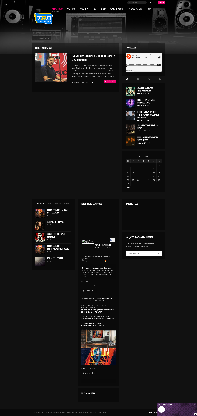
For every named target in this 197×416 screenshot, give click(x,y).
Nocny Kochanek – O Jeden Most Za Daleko (57, 211)
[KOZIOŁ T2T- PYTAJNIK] (40, 261)
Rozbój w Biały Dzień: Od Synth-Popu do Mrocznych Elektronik (148, 115)
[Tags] (159, 79)
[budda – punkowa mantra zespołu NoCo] (130, 141)
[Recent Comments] (149, 79)
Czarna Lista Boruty (117, 9)
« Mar (128, 187)
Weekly (58, 203)
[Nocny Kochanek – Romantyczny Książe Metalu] (40, 249)
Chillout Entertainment (104, 298)
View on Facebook (86, 285)
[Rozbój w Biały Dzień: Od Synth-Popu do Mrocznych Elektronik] (130, 115)
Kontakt (150, 9)
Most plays (40, 203)
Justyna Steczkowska (55, 222)
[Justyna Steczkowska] (40, 225)
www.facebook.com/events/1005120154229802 (98, 318)
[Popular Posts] (138, 79)
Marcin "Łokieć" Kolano (99, 412)
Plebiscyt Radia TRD (136, 9)
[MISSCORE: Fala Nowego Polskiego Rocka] (130, 103)
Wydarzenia (84, 9)
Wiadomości (71, 9)
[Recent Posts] (127, 79)
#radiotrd (97, 323)
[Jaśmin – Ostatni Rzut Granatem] (40, 237)
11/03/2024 (142, 131)
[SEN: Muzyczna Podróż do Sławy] (130, 129)
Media (94, 9)
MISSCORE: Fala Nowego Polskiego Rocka (146, 101)
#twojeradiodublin (87, 323)
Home (150, 412)
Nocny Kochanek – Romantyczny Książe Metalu (58, 247)
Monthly (67, 203)
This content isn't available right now (96, 268)
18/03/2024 (142, 120)
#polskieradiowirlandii (88, 325)
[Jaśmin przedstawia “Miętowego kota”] (130, 91)
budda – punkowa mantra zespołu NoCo (147, 138)
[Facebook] (150, 2)
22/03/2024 (142, 105)
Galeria (103, 9)
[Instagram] (154, 2)
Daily (49, 203)
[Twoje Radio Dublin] (88, 242)
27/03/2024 (142, 93)
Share (95, 285)
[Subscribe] (158, 253)
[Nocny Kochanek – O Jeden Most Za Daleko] (40, 213)
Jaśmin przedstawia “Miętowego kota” (145, 89)
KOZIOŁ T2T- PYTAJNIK (55, 258)
